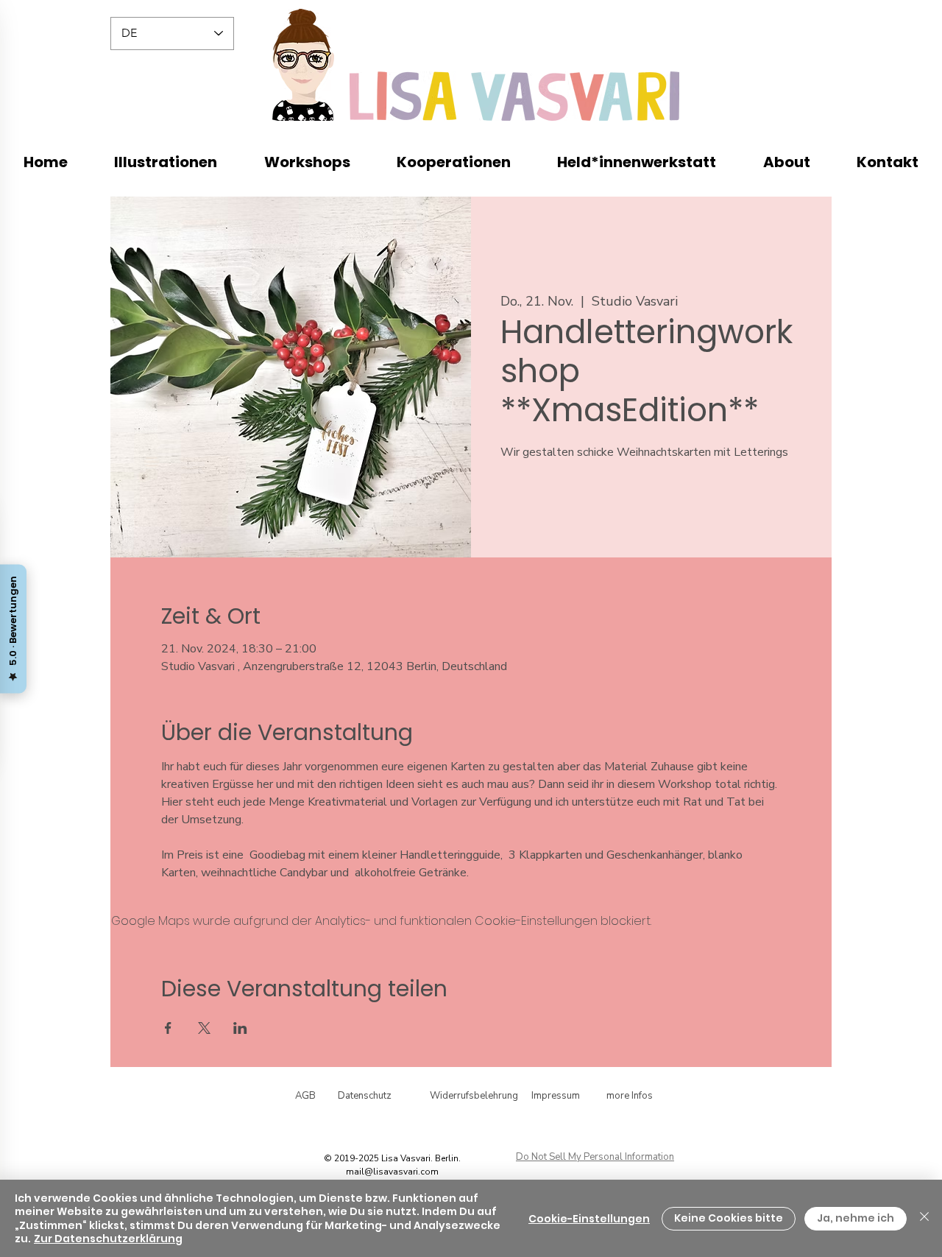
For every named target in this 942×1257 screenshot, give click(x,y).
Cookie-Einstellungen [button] (589, 1218)
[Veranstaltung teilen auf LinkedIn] (240, 1028)
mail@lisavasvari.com (392, 1171)
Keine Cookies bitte (728, 1218)
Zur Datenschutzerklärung (108, 1238)
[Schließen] (924, 1218)
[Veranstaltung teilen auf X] (204, 1028)
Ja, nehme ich (855, 1218)
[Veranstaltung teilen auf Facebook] (168, 1028)
